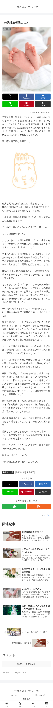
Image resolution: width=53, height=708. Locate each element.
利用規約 (26, 699)
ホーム (14, 695)
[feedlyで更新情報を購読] (14, 506)
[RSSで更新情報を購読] (39, 506)
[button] (43, 104)
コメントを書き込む (26, 664)
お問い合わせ (39, 695)
